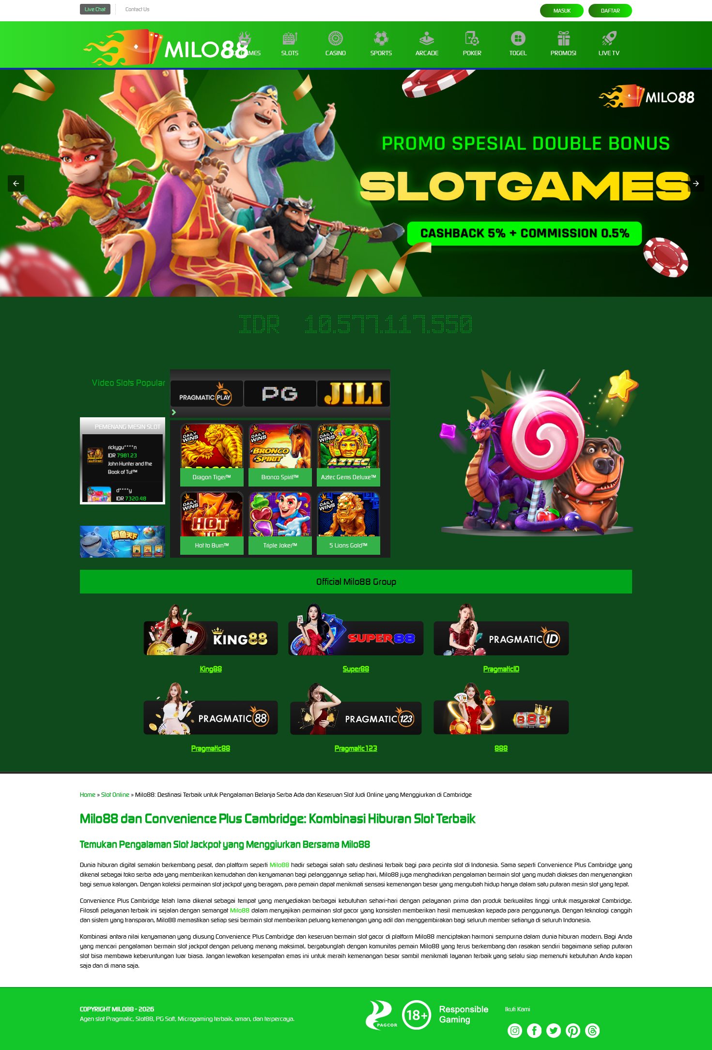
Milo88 (279, 865)
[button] (16, 183)
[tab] (206, 393)
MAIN (211, 456)
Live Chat (95, 9)
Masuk (562, 10)
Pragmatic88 (210, 748)
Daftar (610, 10)
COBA (211, 434)
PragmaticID (501, 668)
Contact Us (137, 9)
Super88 (356, 668)
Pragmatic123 (356, 748)
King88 (211, 668)
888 (501, 748)
